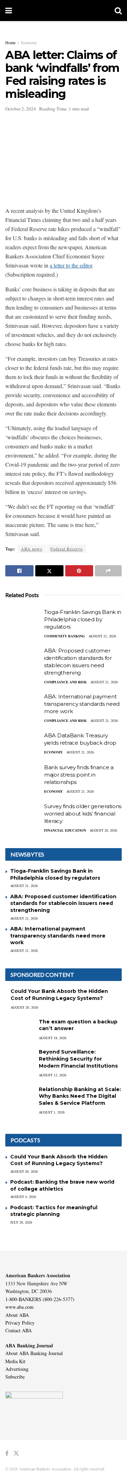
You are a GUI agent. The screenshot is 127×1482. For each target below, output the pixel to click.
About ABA (17, 1315)
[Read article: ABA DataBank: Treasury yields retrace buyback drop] (23, 744)
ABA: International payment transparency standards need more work (82, 704)
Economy (29, 42)
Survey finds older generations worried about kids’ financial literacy (82, 813)
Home (10, 42)
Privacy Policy (20, 1322)
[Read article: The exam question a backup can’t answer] (19, 1028)
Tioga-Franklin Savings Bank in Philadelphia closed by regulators (82, 619)
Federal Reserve (66, 548)
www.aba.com (19, 1307)
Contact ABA (18, 1330)
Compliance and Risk (65, 681)
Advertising (17, 1369)
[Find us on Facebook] (6, 1453)
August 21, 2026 (102, 636)
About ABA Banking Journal (34, 1353)
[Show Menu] (8, 10)
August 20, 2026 (103, 830)
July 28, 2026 (21, 1222)
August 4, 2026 (23, 1196)
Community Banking (64, 636)
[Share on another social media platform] (108, 570)
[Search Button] (118, 10)
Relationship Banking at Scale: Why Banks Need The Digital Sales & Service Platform (80, 1096)
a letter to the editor (71, 265)
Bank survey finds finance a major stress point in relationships (79, 774)
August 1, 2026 (52, 1112)
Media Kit (15, 1361)
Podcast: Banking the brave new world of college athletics (62, 1185)
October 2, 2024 (20, 109)
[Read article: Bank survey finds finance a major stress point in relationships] (23, 776)
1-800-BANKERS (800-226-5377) (39, 1299)
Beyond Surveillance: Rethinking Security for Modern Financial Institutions (78, 1059)
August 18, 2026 (52, 1037)
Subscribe (15, 1376)
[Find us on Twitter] (16, 1453)
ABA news (31, 548)
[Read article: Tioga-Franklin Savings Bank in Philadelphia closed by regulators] (23, 621)
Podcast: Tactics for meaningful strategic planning (53, 1211)
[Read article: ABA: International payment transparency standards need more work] (23, 705)
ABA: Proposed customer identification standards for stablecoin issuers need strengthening (63, 903)
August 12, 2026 (52, 1074)
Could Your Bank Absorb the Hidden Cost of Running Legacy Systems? (59, 994)
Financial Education (65, 830)
